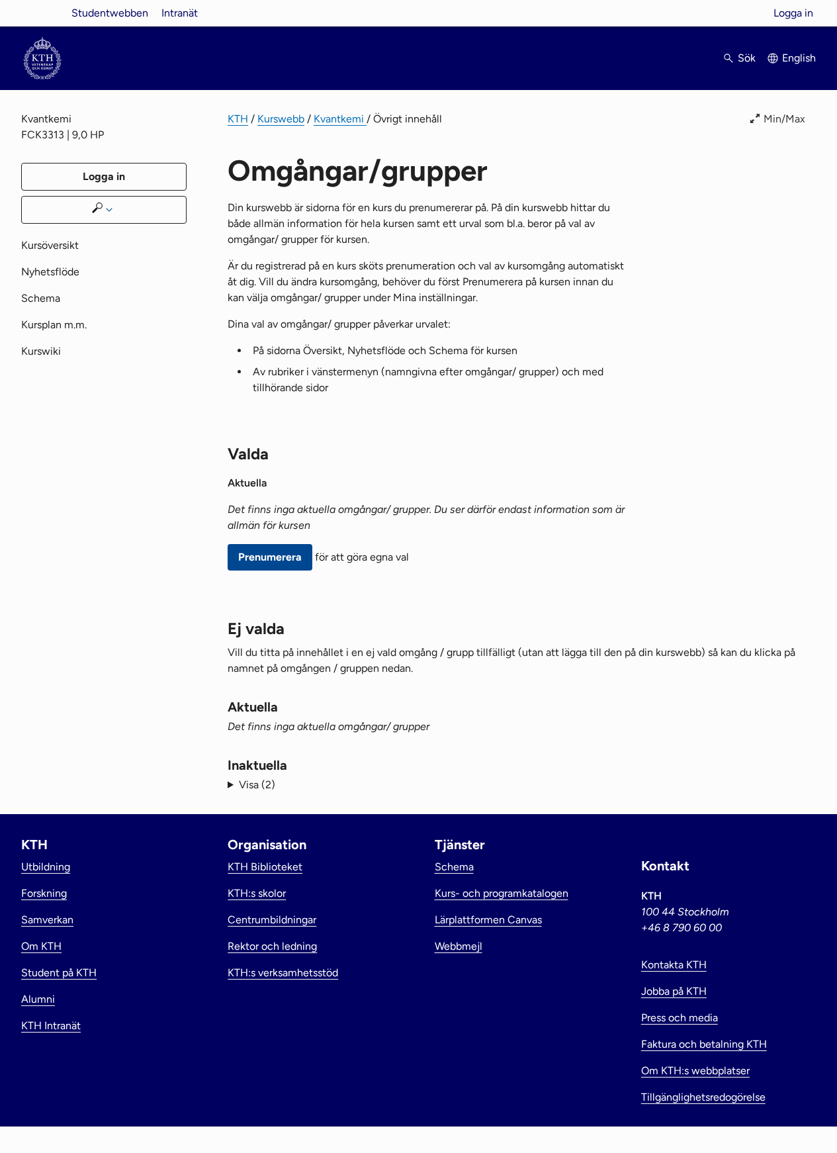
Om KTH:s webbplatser (695, 1070)
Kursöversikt (50, 245)
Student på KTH (59, 972)
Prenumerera (270, 557)
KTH (238, 119)
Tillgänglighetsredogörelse (703, 1097)
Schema (40, 298)
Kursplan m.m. (54, 324)
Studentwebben (109, 13)
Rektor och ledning (272, 946)
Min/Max (784, 119)
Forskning (44, 893)
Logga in (793, 13)
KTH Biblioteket (265, 866)
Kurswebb (280, 119)
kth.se (42, 13)
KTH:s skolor (257, 893)
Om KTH (41, 946)
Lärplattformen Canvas (488, 919)
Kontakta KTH (674, 964)
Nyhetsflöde (50, 271)
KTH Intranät (51, 1025)
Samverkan (47, 919)
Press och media (679, 1017)
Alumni (38, 999)
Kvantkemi (340, 119)
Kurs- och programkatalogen (501, 893)
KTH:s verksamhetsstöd (283, 972)
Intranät (179, 13)
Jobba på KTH (674, 991)
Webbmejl (458, 946)
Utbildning (45, 866)
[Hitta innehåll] (104, 210)
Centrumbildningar (272, 919)
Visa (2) (257, 784)
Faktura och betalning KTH (704, 1044)
